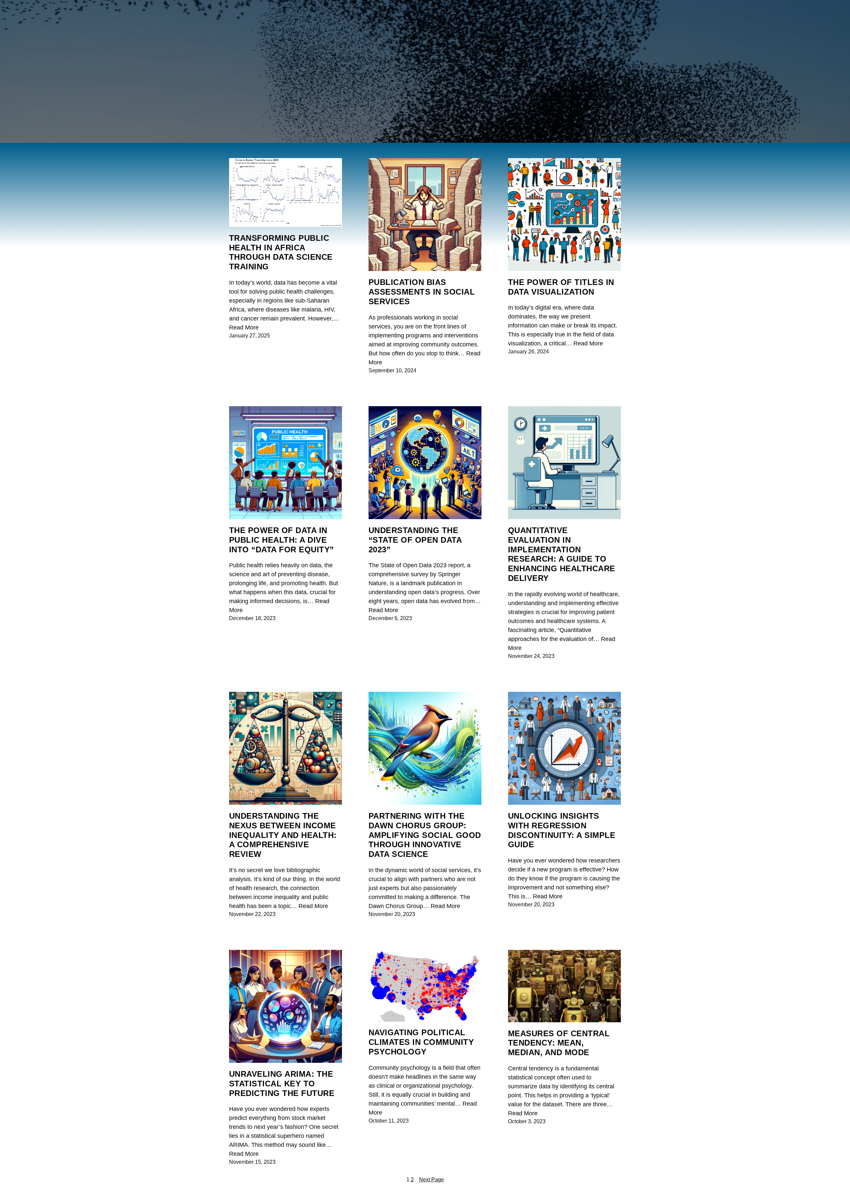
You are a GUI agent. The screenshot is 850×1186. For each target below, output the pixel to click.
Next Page (431, 1179)
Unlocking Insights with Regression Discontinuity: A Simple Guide (561, 830)
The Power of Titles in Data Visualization (561, 287)
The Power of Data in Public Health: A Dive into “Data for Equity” (281, 540)
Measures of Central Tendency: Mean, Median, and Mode (559, 1043)
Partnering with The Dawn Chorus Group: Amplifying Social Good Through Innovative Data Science (425, 835)
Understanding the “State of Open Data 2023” (415, 540)
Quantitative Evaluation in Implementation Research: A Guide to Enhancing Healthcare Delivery (561, 554)
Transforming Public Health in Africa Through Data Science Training (281, 252)
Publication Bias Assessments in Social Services (422, 292)
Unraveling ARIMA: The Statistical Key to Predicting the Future (281, 1083)
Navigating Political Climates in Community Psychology (421, 1042)
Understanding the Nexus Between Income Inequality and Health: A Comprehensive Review (283, 835)
